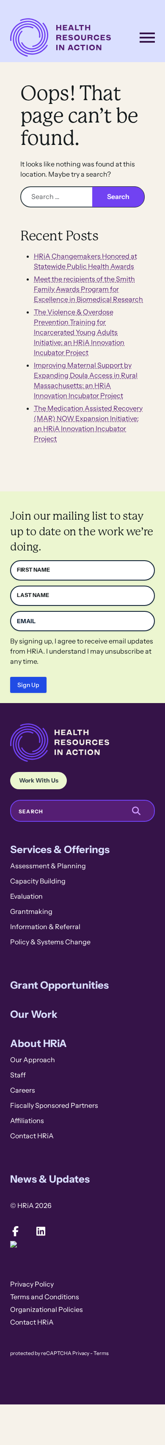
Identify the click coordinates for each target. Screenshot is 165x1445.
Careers (22, 1090)
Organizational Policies (46, 1309)
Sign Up (28, 685)
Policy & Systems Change (50, 942)
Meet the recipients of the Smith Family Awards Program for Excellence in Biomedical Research (88, 289)
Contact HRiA (32, 1135)
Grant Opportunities (59, 985)
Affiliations (27, 1120)
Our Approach (32, 1059)
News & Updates (50, 1179)
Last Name (33, 595)
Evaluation (26, 896)
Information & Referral (45, 926)
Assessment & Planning (48, 866)
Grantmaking (31, 911)
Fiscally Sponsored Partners (54, 1105)
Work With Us (38, 780)
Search (31, 811)
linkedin (41, 1231)
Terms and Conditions (44, 1296)
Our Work (34, 1014)
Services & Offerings (60, 849)
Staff (18, 1075)
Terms (101, 1353)
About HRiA (38, 1043)
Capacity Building (38, 881)
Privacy (80, 1353)
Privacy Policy (32, 1284)
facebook (15, 1231)
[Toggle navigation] (147, 38)
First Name (33, 569)
